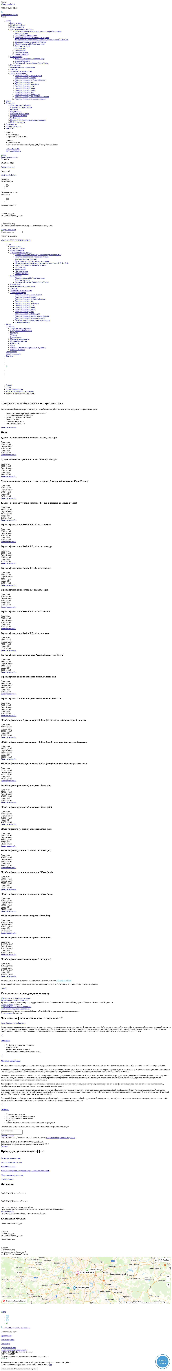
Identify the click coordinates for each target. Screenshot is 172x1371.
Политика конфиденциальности (14, 1350)
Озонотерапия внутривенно (26, 36)
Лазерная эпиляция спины (25, 78)
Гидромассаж (20, 48)
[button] (86, 1038)
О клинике (10, 326)
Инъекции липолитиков (10, 1158)
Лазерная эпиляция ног (24, 82)
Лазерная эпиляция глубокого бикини (30, 80)
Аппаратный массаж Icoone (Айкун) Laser (32, 63)
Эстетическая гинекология (21, 71)
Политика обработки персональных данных (28, 120)
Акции (8, 101)
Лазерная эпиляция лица (25, 88)
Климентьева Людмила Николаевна (15, 1009)
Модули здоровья (17, 27)
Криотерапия (20, 50)
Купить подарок (7, 1211)
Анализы (14, 69)
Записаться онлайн (8, 427)
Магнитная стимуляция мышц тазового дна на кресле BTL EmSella (41, 40)
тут (50, 1365)
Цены (12, 345)
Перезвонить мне (8, 167)
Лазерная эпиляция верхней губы (28, 76)
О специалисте (7, 1005)
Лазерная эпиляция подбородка (27, 95)
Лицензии (21, 1023)
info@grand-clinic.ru (13, 151)
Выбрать (4, 1146)
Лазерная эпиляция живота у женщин (30, 99)
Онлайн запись (23, 240)
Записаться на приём (9, 15)
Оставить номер (7, 1136)
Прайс (3, 988)
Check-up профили (17, 25)
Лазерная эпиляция (18, 74)
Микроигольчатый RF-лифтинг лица (29, 44)
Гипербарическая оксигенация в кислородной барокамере (38, 31)
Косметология (16, 57)
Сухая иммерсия (21, 52)
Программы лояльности (19, 114)
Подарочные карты (13, 126)
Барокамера (5, 1344)
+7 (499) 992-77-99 (64, 980)
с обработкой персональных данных (60, 1138)
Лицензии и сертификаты (20, 105)
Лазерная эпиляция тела (24, 86)
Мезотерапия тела (8, 1167)
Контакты (9, 128)
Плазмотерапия (7, 1179)
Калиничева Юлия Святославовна (14, 1000)
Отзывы (13, 335)
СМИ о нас (14, 118)
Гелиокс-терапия (21, 55)
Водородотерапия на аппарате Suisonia (30, 42)
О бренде (14, 109)
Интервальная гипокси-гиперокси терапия (32, 38)
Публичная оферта (17, 122)
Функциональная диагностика (22, 67)
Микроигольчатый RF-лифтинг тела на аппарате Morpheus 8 (25, 1171)
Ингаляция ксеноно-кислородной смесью (31, 257)
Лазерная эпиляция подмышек (27, 84)
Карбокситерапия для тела (11, 1162)
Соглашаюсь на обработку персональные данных (19, 1369)
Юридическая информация (21, 107)
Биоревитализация (22, 46)
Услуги (8, 21)
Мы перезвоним (23, 1328)
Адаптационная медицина (20, 29)
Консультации (16, 23)
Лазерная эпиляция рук (24, 93)
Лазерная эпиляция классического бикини (32, 97)
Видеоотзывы (15, 112)
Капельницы (15, 65)
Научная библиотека (18, 116)
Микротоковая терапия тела (12, 1175)
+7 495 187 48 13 (12, 149)
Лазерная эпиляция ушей (25, 90)
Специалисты (11, 124)
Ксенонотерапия (21, 33)
